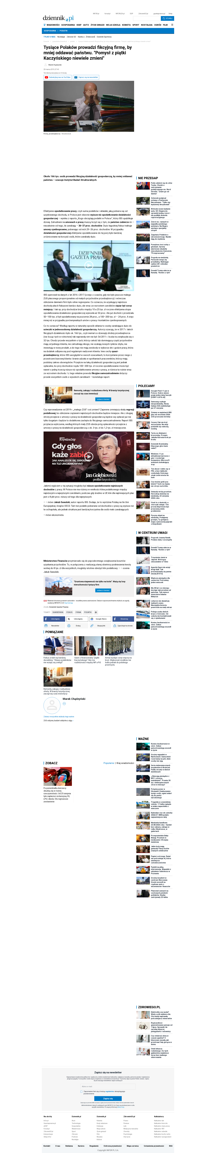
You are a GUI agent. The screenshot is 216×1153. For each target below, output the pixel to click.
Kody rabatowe (102, 1123)
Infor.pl (46, 1121)
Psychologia (128, 1134)
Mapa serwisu (133, 1146)
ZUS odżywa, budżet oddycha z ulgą (58, 720)
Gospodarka (50, 31)
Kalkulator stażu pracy (162, 1126)
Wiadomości (76, 1129)
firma (78, 612)
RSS (170, 1146)
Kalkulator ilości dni (161, 1123)
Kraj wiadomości (125, 763)
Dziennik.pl (76, 1116)
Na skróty (48, 1116)
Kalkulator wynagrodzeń (162, 1137)
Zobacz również (103, 399)
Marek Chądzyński (55, 65)
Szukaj (169, 18)
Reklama (69, 1146)
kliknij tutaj (121, 1107)
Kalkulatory (159, 1116)
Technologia (76, 1123)
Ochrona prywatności (113, 1146)
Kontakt (47, 1146)
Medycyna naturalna (131, 1129)
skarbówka (58, 612)
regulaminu (109, 1091)
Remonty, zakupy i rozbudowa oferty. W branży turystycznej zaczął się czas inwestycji (101, 392)
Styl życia (127, 1137)
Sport (74, 1131)
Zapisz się (108, 1098)
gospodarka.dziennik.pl (59, 41)
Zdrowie (75, 1134)
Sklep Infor (47, 1137)
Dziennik (46, 41)
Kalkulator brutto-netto (162, 1134)
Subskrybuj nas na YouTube (59, 77)
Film (98, 1134)
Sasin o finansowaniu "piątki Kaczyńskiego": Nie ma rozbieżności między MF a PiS (87, 660)
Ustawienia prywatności (154, 1146)
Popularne (109, 763)
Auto (73, 1121)
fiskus (69, 612)
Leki (125, 1126)
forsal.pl (107, 13)
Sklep (170, 13)
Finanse (126, 1123)
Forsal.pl (47, 1129)
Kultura (99, 1139)
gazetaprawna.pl (159, 13)
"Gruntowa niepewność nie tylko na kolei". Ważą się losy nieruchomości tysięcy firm (99, 583)
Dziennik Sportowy (104, 37)
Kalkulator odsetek (160, 1131)
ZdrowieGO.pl (143, 13)
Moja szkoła (101, 1129)
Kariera (81, 1146)
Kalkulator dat (159, 1121)
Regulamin (94, 1146)
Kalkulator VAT (159, 1129)
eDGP (46, 1126)
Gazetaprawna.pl (50, 1123)
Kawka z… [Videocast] (86, 37)
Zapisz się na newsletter (88, 77)
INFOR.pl (96, 13)
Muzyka (99, 1137)
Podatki (63, 31)
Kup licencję (68, 603)
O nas (57, 1146)
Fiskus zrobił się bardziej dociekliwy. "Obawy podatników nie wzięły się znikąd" (57, 660)
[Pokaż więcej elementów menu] (172, 25)
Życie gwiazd (101, 1131)
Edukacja (100, 1126)
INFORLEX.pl (120, 13)
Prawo (126, 1121)
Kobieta (99, 1121)
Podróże (75, 1137)
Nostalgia (61, 37)
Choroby (126, 1131)
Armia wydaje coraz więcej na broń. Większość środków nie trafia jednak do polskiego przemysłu (118, 661)
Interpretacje (48, 1134)
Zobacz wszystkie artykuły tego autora (59, 717)
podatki (72, 41)
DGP (131, 13)
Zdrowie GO (71, 37)
